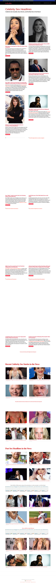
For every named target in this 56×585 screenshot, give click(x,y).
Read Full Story (8, 55)
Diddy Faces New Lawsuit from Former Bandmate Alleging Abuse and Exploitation (14, 267)
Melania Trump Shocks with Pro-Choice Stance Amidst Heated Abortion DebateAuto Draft (39, 44)
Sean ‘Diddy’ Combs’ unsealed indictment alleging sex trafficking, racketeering (39, 110)
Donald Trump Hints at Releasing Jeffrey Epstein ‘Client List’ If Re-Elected (39, 337)
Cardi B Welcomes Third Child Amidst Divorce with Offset (38, 196)
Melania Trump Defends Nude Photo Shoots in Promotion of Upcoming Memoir (14, 125)
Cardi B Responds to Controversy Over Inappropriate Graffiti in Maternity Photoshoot (15, 337)
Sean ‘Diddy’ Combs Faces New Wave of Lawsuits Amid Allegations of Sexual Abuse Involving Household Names (16, 83)
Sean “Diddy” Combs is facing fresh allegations (13, 268)
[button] (55, 0)
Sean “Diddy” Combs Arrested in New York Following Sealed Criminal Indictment (15, 196)
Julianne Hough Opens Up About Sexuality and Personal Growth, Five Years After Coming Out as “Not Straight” (39, 267)
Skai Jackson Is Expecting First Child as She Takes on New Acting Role (16, 47)
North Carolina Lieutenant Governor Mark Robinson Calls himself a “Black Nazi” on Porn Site (39, 74)
